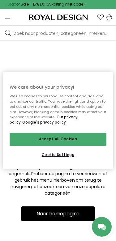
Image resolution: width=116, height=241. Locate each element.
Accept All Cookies (58, 139)
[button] (100, 17)
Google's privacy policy (44, 122)
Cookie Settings (58, 154)
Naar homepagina (58, 213)
